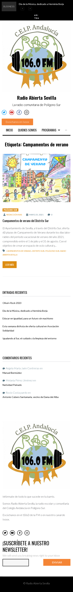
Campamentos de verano (18, 251)
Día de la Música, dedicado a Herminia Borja (25, 310)
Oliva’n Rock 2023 (12, 302)
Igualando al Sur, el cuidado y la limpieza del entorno (30, 338)
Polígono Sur (10, 209)
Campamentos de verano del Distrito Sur (26, 220)
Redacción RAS (14, 214)
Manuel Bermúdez (12, 372)
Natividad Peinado (12, 384)
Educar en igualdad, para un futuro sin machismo (28, 318)
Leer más (9, 264)
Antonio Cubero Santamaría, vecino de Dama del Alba (31, 397)
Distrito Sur (38, 251)
